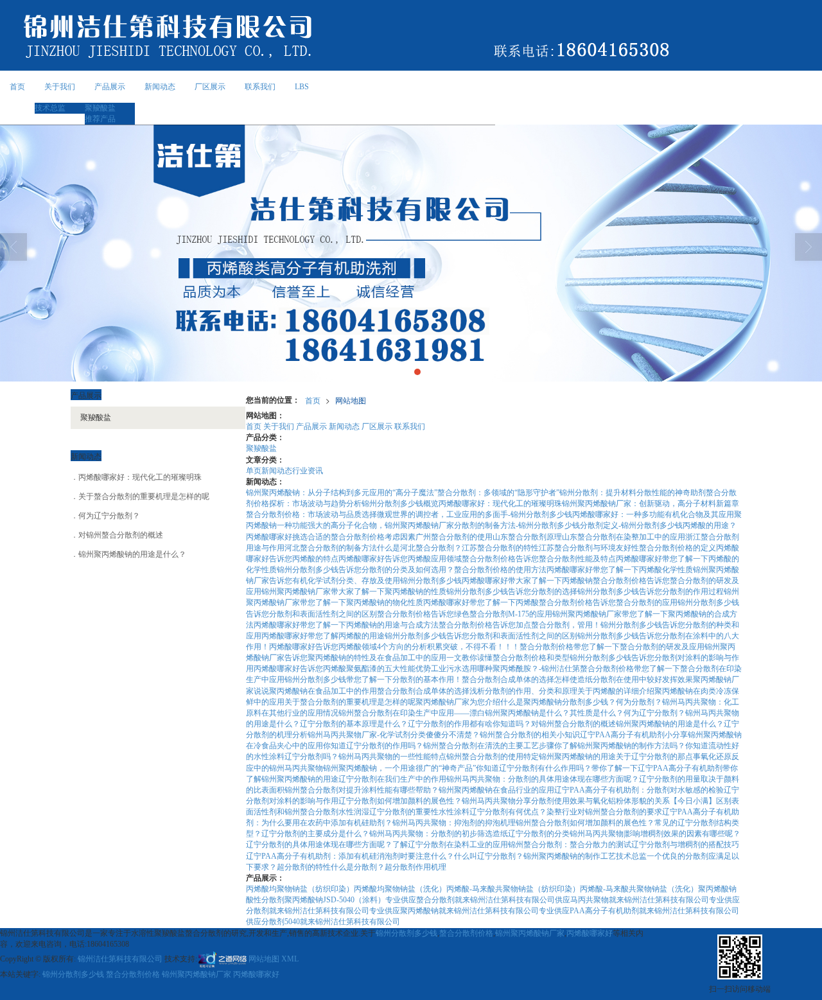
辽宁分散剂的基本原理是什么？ (354, 723)
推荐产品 (100, 118)
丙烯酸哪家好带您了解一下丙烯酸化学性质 (620, 569)
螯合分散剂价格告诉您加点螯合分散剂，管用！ (519, 624)
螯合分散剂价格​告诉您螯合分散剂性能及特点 (539, 558)
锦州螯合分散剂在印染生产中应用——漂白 (411, 712)
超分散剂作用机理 (415, 867)
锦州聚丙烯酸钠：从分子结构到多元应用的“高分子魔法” (341, 492)
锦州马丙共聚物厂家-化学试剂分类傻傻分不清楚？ (394, 734)
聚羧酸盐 (100, 107)
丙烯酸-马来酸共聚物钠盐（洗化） (639, 888)
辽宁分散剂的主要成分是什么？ (315, 833)
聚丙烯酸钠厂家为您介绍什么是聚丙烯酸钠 (488, 701)
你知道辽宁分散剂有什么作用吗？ (533, 768)
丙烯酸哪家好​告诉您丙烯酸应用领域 (400, 558)
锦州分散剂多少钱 (406, 933)
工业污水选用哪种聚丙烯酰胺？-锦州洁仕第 (505, 668)
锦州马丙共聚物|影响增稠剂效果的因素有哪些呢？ (655, 833)
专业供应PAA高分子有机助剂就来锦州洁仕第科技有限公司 (639, 910)
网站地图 (350, 399)
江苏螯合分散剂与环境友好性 (589, 547)
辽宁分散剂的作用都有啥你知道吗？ (469, 723)
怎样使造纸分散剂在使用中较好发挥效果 (623, 679)
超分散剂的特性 (304, 867)
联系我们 (260, 86)
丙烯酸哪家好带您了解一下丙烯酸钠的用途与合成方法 (346, 624)
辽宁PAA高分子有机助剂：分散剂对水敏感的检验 (639, 789)
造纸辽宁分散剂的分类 (531, 833)
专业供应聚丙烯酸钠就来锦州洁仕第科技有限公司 (454, 910)
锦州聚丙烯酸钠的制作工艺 (569, 856)
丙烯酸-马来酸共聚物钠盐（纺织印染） (513, 888)
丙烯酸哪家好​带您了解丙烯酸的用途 (323, 635)
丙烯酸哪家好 (589, 933)
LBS (302, 86)
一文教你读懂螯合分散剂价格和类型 (508, 657)
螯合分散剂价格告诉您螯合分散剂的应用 (608, 602)
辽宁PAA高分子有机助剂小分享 (634, 734)
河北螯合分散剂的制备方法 (330, 547)
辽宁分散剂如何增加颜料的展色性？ (400, 800)
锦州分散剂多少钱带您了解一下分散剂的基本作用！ (373, 679)
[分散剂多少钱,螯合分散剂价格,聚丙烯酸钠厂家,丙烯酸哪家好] (411, 253)
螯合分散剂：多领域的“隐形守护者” (498, 492)
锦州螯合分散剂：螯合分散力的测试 (569, 844)
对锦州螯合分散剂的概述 (573, 723)
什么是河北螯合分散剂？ (419, 547)
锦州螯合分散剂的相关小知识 (530, 734)
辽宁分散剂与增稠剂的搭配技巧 (685, 844)
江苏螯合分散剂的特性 (500, 547)
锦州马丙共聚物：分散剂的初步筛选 (431, 833)
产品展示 (109, 86)
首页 (17, 86)
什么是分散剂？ (358, 867)
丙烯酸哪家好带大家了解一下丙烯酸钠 (527, 580)
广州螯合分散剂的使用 (454, 536)
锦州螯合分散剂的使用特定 (492, 756)
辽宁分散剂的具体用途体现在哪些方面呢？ (319, 844)
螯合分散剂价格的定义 (677, 547)
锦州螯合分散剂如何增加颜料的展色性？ (585, 822)
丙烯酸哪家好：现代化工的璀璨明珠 (500, 503)
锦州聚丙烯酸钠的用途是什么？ (670, 723)
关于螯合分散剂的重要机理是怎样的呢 (349, 701)
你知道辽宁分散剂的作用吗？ (373, 745)
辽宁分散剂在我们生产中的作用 (392, 779)
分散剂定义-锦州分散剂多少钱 (631, 525)
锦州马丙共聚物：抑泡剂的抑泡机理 (454, 822)
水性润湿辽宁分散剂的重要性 (388, 811)
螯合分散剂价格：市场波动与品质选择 (311, 514)
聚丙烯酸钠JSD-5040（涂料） (334, 899)
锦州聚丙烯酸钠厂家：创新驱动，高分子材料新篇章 (650, 503)
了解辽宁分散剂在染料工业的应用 (450, 844)
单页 (253, 470)
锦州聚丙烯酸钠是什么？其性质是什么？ (554, 712)
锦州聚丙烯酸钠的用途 (577, 756)
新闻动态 (159, 86)
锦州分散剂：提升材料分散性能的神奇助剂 (632, 492)
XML (290, 958)
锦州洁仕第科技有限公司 (120, 958)
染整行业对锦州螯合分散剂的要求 (604, 811)
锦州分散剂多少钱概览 (400, 503)
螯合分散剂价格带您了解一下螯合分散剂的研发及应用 (612, 646)
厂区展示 (210, 86)
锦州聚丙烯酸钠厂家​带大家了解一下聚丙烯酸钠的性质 (353, 591)
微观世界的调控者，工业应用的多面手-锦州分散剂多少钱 (474, 514)
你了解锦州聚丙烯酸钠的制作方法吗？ (619, 745)
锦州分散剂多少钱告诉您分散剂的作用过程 (650, 591)
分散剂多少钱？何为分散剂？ (612, 701)
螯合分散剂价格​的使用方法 (500, 569)
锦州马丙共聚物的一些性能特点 (392, 756)
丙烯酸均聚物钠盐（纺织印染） (300, 888)
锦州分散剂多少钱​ (431, 580)
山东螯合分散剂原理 (527, 536)
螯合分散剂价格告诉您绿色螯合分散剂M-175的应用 (464, 614)
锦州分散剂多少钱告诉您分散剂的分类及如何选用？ (365, 569)
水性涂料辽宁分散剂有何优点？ (493, 811)
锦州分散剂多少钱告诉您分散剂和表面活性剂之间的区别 (481, 635)
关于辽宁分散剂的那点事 (658, 756)
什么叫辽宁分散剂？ (488, 856)
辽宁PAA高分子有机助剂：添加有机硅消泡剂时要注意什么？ (350, 856)
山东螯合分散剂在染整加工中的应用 (623, 536)
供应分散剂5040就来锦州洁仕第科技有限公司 (323, 921)
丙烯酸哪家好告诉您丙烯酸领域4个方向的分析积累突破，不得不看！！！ (394, 646)
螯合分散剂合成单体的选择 (508, 679)
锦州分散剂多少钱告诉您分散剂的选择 (511, 591)
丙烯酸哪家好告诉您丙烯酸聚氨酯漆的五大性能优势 (342, 668)
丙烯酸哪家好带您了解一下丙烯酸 (481, 602)
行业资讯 (307, 470)
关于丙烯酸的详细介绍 (615, 691)
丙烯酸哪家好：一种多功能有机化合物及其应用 (653, 514)
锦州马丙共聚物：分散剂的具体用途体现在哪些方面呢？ (542, 779)
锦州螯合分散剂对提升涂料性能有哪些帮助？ (361, 789)
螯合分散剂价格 (466, 933)
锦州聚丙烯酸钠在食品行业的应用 (496, 789)
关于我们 (59, 86)
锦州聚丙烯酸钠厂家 (529, 933)
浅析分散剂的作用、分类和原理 (523, 691)
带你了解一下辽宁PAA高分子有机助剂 (656, 768)
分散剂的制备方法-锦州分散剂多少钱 (517, 525)
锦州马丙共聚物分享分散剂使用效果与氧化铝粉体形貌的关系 (566, 800)
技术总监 (50, 107)
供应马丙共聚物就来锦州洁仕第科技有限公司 (632, 899)
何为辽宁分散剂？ (654, 712)
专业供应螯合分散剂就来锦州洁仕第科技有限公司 (470, 899)
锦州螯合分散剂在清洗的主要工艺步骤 (488, 745)
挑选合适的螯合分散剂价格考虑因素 (353, 536)
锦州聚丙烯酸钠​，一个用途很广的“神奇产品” (399, 768)
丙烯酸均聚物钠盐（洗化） (400, 888)
